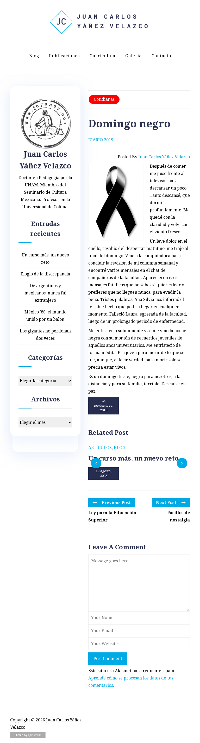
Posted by (154, 156)
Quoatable (34, 735)
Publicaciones (64, 55)
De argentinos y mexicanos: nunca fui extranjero (45, 293)
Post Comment (107, 658)
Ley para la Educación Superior (112, 516)
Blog (34, 55)
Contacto (161, 55)
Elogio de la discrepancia (45, 274)
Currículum (102, 55)
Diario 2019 (100, 139)
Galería (133, 55)
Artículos (100, 447)
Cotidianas (104, 99)
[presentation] (96, 463)
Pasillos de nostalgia (178, 516)
